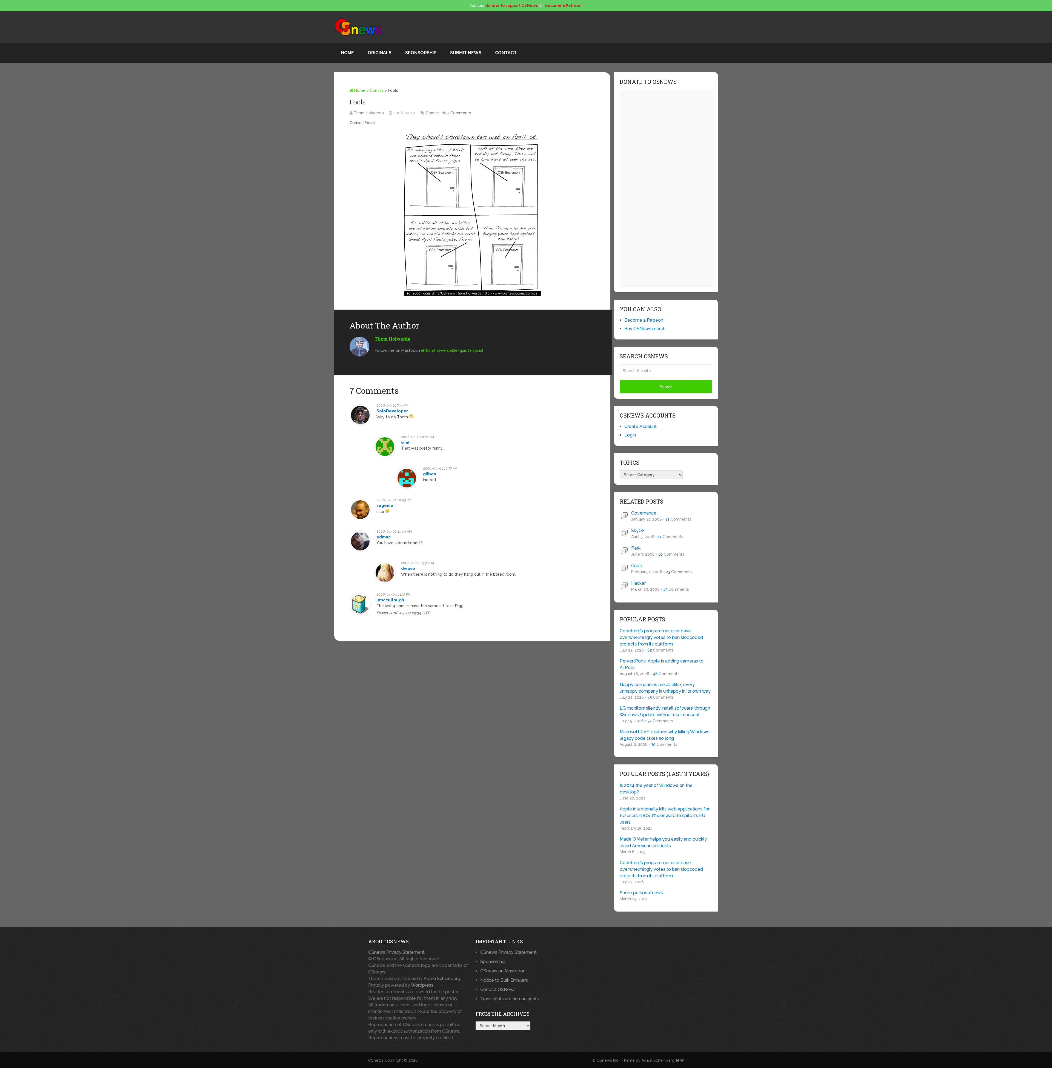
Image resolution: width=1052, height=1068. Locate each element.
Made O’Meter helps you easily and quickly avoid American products (663, 842)
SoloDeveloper (392, 411)
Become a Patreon (643, 320)
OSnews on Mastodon (502, 970)
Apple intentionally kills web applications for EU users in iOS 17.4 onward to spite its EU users (665, 815)
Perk (636, 548)
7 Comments (459, 113)
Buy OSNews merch (644, 328)
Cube (636, 565)
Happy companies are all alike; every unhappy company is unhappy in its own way (665, 688)
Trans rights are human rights (509, 998)
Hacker (638, 583)
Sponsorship (420, 52)
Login (630, 435)
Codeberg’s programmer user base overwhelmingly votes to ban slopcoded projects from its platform (661, 637)
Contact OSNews (498, 989)
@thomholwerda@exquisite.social (452, 350)
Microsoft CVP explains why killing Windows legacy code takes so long (664, 735)
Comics (377, 90)
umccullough (390, 600)
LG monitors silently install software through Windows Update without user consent (665, 711)
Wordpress (422, 985)
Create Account (640, 426)
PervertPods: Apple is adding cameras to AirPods (662, 664)
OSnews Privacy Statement (396, 952)
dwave (408, 568)
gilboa (429, 474)
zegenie (384, 505)
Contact (506, 52)
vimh (406, 442)
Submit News (465, 52)
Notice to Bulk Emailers (504, 980)
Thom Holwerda (369, 113)
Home (347, 52)
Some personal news (641, 892)
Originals (379, 52)
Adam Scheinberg (442, 978)
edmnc (383, 537)
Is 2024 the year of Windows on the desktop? (656, 789)
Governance (643, 513)
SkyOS (638, 530)
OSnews (376, 1060)
